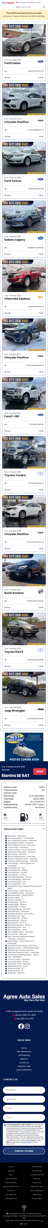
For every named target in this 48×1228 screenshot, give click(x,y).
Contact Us (24, 1062)
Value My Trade (24, 1066)
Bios (11, 1175)
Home (24, 1048)
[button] (24, 902)
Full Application (11, 1198)
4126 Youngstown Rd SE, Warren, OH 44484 (29, 2)
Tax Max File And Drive (11, 1186)
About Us (24, 1059)
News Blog (37, 1194)
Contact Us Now (24, 1151)
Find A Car (11, 1190)
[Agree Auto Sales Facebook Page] (21, 1027)
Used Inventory (11, 1179)
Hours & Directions (24, 1070)
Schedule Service (37, 1175)
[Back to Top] (42, 1222)
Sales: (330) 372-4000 (24, 7)
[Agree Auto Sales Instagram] (27, 1027)
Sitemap (11, 1171)
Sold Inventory (11, 1182)
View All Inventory (24, 1051)
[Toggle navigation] (44, 6)
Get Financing (24, 1055)
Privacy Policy (26, 1142)
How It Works (37, 1167)
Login (24, 1224)
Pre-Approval (11, 1194)
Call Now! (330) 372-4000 (25, 1015)
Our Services (37, 1171)
